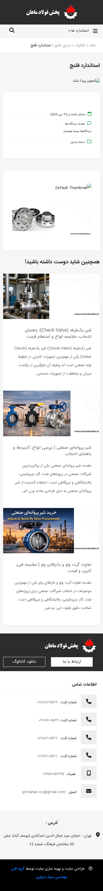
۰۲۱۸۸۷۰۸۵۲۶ (48, 720)
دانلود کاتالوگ (24, 661)
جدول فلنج (63, 45)
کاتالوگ (80, 45)
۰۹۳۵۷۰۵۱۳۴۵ (54, 774)
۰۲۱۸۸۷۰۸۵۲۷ (48, 738)
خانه (92, 45)
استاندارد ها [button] (80, 31)
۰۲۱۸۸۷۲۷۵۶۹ (47, 702)
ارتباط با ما (72, 661)
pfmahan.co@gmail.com (43, 792)
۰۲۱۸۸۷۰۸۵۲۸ (48, 756)
